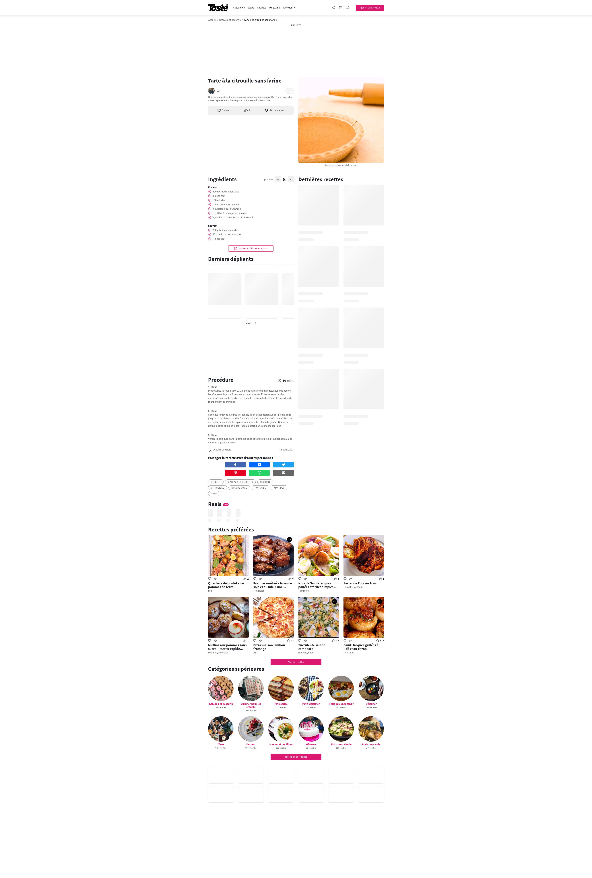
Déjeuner (371, 704)
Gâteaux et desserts (230, 20)
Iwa (218, 91)
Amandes (279, 488)
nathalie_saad (306, 652)
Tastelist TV (289, 7)
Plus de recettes (296, 662)
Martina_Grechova (218, 652)
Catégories (239, 7)
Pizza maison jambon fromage (269, 647)
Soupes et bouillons (281, 744)
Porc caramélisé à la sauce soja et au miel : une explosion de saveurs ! (272, 585)
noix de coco (239, 488)
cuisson (265, 482)
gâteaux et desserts (240, 482)
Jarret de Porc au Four (360, 583)
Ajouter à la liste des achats (253, 248)
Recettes (261, 7)
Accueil (212, 20)
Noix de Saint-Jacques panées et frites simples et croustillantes (317, 585)
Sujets (250, 7)
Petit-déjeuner (311, 704)
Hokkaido (260, 488)
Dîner (221, 744)
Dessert (250, 744)
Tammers (303, 590)
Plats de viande (371, 744)
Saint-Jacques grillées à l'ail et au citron (360, 647)
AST (255, 652)
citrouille (217, 488)
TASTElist (258, 590)
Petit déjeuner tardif (341, 704)
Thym (214, 493)
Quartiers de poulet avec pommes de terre (226, 585)
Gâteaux (311, 744)
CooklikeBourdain (353, 587)
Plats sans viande (341, 744)
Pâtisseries (281, 704)
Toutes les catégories (296, 757)
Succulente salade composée (311, 647)
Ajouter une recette (370, 7)
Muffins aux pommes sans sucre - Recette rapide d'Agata (227, 647)
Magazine (274, 7)
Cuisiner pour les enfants (251, 705)
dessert (216, 482)
